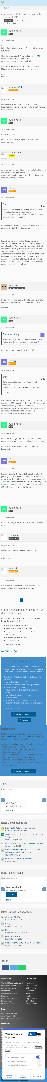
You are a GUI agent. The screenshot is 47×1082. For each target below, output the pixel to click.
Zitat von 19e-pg (11, 334)
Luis (6, 861)
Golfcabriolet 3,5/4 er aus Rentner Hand (27, 843)
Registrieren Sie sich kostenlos (30, 669)
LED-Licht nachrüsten (10, 1018)
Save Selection (23, 1076)
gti (10, 178)
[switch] (38, 1057)
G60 (38, 56)
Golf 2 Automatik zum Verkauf (23, 828)
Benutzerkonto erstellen (23, 714)
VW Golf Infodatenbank (11, 985)
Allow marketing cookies (17, 1065)
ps (22, 256)
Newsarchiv (6, 1001)
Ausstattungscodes (9, 988)
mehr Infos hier (15, 644)
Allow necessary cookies (17, 1057)
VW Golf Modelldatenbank (12, 983)
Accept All (37, 1076)
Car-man (8, 846)
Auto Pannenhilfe (8, 1016)
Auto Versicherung (9, 1013)
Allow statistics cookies (17, 1061)
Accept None (9, 1076)
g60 (17, 178)
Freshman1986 (10, 830)
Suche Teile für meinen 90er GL (24, 859)
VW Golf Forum (32, 985)
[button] (28, 3)
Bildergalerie (31, 988)
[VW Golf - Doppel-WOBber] (10, 3)
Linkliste (4, 996)
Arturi (7, 840)
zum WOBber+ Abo (9, 651)
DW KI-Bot (30, 1001)
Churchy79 (9, 855)
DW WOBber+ (31, 1003)
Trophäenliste (31, 998)
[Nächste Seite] (28, 600)
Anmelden (24, 720)
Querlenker (15, 411)
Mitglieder (30, 996)
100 (34, 104)
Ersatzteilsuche (7, 1003)
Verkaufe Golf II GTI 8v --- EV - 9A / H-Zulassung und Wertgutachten (23, 851)
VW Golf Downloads (9, 993)
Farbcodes (5, 991)
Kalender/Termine (9, 998)
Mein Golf (30, 983)
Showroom (30, 991)
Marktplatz (30, 993)
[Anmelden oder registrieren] (34, 3)
